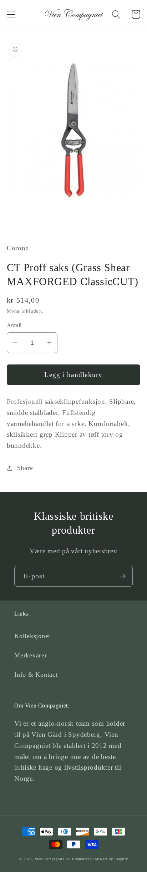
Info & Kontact (36, 674)
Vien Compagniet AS (53, 859)
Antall (14, 325)
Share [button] (25, 467)
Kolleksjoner (32, 636)
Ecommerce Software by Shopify (100, 859)
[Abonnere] (122, 576)
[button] (11, 14)
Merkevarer (30, 655)
